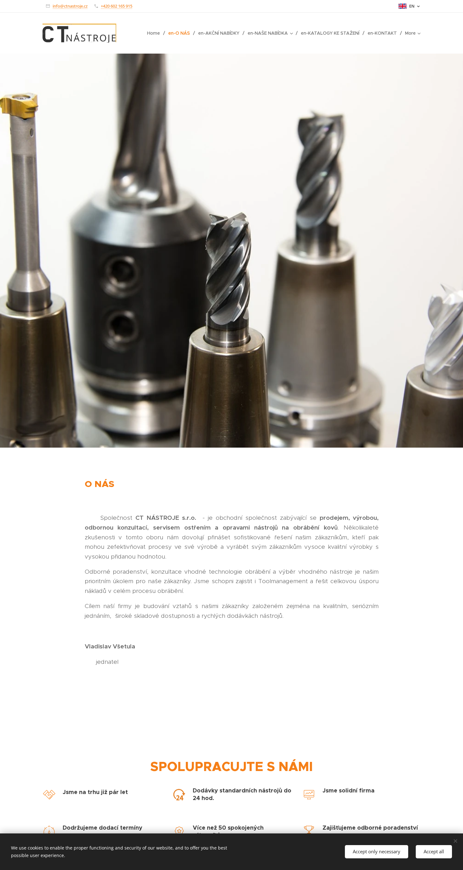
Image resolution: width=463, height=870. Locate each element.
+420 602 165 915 (116, 6)
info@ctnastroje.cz (70, 6)
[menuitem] (155, 33)
